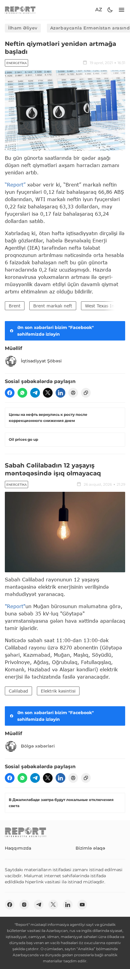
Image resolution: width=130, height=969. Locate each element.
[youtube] (82, 904)
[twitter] (48, 393)
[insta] (24, 904)
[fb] (10, 393)
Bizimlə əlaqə (90, 848)
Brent (15, 305)
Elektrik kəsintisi (58, 690)
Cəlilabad (18, 690)
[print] (73, 393)
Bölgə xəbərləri (38, 746)
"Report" (15, 606)
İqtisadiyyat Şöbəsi (41, 361)
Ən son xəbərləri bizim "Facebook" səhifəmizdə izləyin (55, 331)
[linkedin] (60, 393)
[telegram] (35, 393)
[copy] (86, 393)
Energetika (16, 63)
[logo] (20, 10)
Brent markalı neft (52, 305)
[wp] (22, 393)
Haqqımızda (18, 848)
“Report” (15, 184)
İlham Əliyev (22, 28)
